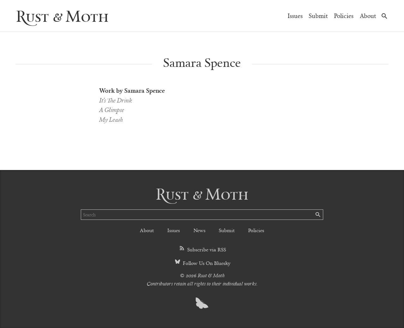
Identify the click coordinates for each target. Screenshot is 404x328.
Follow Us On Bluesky (205, 262)
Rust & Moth (62, 15)
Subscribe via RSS (206, 249)
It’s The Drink (115, 100)
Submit (318, 15)
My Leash (111, 119)
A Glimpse (111, 109)
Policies (344, 15)
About (368, 15)
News (199, 230)
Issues (295, 15)
